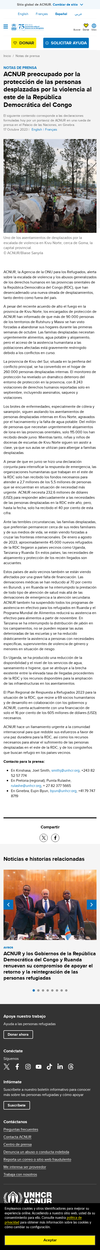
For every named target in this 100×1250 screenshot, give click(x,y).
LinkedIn (60, 1067)
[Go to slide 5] (53, 991)
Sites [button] (94, 29)
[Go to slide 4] (49, 991)
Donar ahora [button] (18, 1034)
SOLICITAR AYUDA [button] (69, 43)
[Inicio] (27, 27)
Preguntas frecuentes (20, 1129)
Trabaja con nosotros (20, 1174)
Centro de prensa (17, 1144)
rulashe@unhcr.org (26, 785)
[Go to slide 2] (39, 991)
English (23, 13)
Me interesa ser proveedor (24, 1167)
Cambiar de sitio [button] (65, 4)
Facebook (17, 1067)
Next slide (92, 905)
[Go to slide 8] (67, 991)
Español (61, 13)
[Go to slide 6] (58, 991)
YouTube (39, 1067)
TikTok (49, 1067)
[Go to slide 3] (44, 991)
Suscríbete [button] (17, 1105)
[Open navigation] (5, 27)
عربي (78, 13)
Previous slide (8, 905)
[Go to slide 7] (62, 991)
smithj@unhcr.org (65, 770)
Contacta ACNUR (17, 1137)
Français (42, 13)
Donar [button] (86, 29)
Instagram (28, 1067)
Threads (71, 1067)
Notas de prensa (28, 55)
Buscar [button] (76, 29)
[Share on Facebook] (55, 838)
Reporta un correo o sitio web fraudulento (37, 1159)
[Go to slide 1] (35, 991)
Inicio (7, 55)
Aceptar (50, 1240)
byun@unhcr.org (63, 790)
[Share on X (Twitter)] (44, 838)
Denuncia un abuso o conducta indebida (36, 1152)
